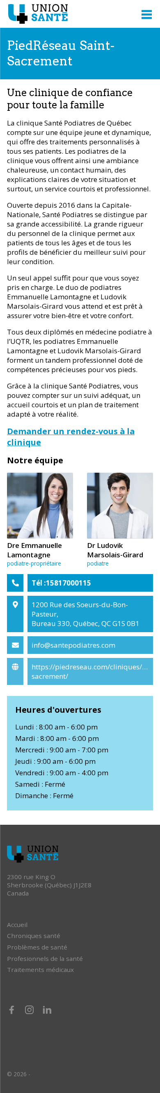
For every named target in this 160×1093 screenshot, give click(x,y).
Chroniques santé (33, 935)
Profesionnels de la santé (45, 958)
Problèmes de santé (37, 947)
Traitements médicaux (40, 969)
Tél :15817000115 (61, 583)
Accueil (17, 924)
